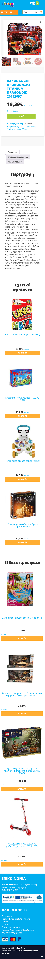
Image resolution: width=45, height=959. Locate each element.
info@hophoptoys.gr (18, 887)
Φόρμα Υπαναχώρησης (12, 932)
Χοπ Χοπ (20, 948)
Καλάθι (5, 921)
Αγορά (21, 116)
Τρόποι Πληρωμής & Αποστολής (16, 919)
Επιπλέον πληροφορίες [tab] (18, 157)
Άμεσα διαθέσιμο (20, 129)
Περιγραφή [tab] (13, 152)
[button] (40, 22)
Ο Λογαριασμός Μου (11, 927)
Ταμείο (5, 924)
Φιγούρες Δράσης (30, 126)
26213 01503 (12, 890)
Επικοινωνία (7, 916)
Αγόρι (19, 126)
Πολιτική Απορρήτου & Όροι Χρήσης (18, 930)
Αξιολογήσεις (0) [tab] (15, 162)
